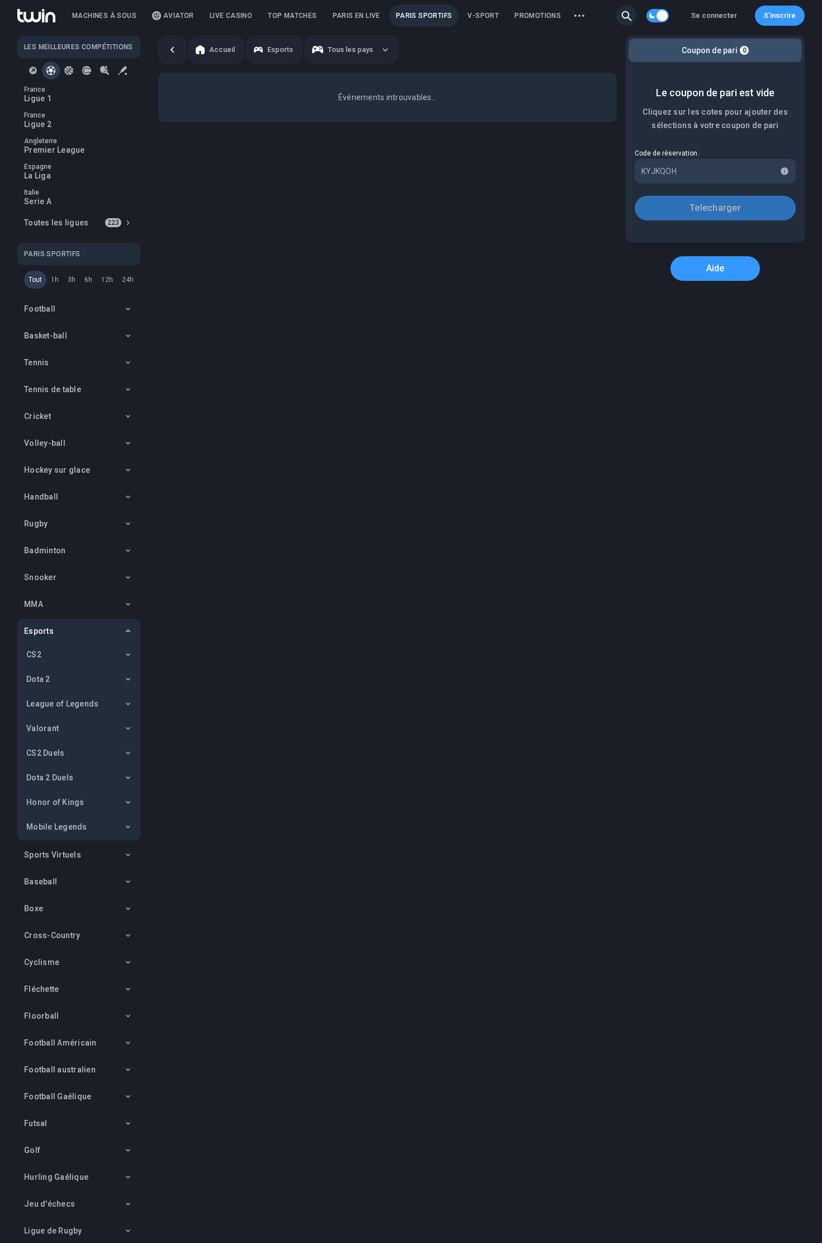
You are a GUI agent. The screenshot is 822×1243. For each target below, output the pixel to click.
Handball (41, 496)
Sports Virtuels (52, 854)
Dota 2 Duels (49, 777)
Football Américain (60, 1042)
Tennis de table (52, 389)
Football (39, 308)
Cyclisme (41, 962)
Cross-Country (52, 935)
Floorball (41, 1015)
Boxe (33, 908)
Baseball (40, 881)
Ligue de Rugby (53, 1230)
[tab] (33, 70)
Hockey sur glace (57, 469)
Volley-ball (44, 443)
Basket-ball (45, 335)
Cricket (37, 416)
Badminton (44, 550)
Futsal (36, 1123)
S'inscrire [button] (780, 15)
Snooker (40, 577)
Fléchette (41, 989)
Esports (39, 631)
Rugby (36, 523)
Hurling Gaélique (56, 1177)
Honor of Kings (55, 802)
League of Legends (62, 703)
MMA (33, 604)
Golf (32, 1150)
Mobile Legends (56, 826)
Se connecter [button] (714, 15)
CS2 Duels (45, 752)
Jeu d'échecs (49, 1203)
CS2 (33, 654)
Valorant (42, 728)
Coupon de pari (714, 50)
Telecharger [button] (715, 208)
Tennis (36, 362)
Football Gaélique (57, 1096)
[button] (626, 16)
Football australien (60, 1069)
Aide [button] (715, 268)
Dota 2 (38, 679)
